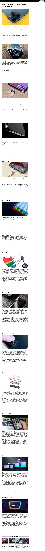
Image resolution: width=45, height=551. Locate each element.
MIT (27, 215)
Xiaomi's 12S (10, 480)
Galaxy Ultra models (18, 524)
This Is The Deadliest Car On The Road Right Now (4, 546)
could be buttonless (19, 320)
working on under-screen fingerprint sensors (21, 358)
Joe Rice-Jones (4, 8)
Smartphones (8, 3)
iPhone (11, 3)
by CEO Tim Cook (22, 473)
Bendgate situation (5, 319)
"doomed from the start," (24, 432)
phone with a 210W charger (18, 186)
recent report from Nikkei (14, 481)
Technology (3, 3)
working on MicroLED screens (11, 217)
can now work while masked (9, 355)
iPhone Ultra (25, 29)
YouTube (27, 137)
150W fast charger (16, 185)
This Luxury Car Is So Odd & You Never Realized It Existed (11, 546)
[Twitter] (34, 1)
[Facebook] (33, 1)
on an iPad (21, 522)
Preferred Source (12, 26)
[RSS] (38, 1)
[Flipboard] (37, 1)
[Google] (36, 1)
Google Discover (18, 26)
